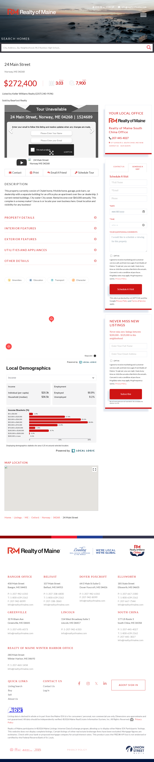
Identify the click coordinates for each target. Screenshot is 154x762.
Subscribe (126, 393)
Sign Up (110, 7)
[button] (149, 47)
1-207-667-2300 (129, 593)
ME (26, 517)
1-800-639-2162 (19, 597)
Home (8, 517)
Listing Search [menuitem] (15, 686)
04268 (56, 517)
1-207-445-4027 (129, 629)
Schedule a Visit (137, 167)
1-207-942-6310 (19, 593)
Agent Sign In (128, 685)
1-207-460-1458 (19, 665)
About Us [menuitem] (13, 698)
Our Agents (125, 146)
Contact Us (114, 146)
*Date (112, 206)
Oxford (35, 517)
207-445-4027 (120, 138)
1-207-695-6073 (19, 629)
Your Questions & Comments (123, 232)
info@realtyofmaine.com (134, 7)
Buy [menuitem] (10, 690)
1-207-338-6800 (55, 593)
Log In (98, 7)
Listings (18, 517)
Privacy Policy (120, 279)
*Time (112, 219)
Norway (46, 517)
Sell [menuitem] (10, 694)
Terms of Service (139, 301)
